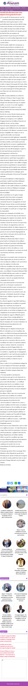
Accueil (2, 7)
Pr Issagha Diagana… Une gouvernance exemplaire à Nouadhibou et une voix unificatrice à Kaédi (21, 617)
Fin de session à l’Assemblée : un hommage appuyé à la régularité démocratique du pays (21, 571)
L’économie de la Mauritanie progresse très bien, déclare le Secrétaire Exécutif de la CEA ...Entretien (20, 597)
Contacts (11, 10)
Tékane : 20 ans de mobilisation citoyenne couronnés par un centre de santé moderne (21, 532)
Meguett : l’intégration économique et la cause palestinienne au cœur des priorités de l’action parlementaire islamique (7, 597)
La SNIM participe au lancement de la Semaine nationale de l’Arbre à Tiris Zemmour (21, 552)
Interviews (23, 7)
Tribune (2, 10)
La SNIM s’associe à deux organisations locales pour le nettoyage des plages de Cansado (21, 513)
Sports (6, 10)
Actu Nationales (8, 7)
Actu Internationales (16, 7)
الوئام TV (4, 631)
